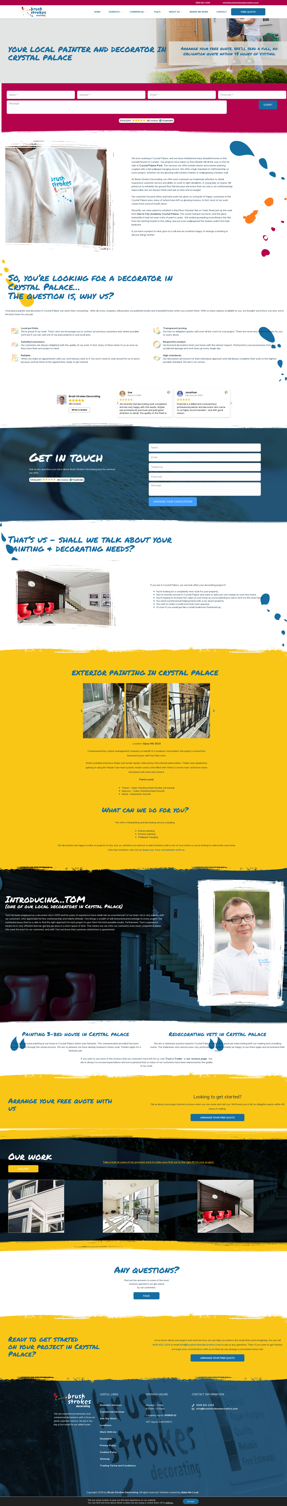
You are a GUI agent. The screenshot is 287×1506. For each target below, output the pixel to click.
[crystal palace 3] (189, 710)
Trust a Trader (174, 1058)
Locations (105, 1425)
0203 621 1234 (161, 1344)
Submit (268, 105)
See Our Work (108, 1418)
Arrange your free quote (217, 1117)
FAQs (146, 1295)
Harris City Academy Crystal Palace (158, 213)
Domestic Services (111, 1404)
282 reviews (75, 403)
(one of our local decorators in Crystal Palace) (64, 906)
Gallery (23, 1168)
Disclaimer (106, 1438)
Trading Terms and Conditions (118, 1465)
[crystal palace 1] (103, 710)
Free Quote (248, 11)
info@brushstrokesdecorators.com (240, 2)
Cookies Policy (108, 1452)
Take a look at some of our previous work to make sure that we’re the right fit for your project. (158, 1162)
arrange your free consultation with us (161, 849)
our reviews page (196, 1058)
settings (169, 1502)
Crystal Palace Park (150, 165)
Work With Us (108, 1431)
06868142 (170, 1415)
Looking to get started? (217, 1096)
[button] (146, 120)
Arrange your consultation (172, 501)
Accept (190, 1501)
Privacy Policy (108, 1445)
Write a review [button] (79, 409)
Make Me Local (189, 1492)
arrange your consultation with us (191, 1349)
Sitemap (105, 1458)
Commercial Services (112, 1411)
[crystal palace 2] (146, 710)
